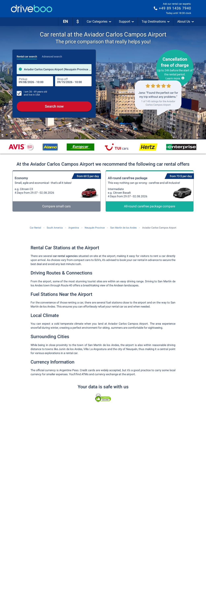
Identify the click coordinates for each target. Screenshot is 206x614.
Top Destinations (154, 21)
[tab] (27, 55)
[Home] (31, 8)
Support (124, 21)
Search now (54, 106)
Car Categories (97, 21)
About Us (183, 21)
